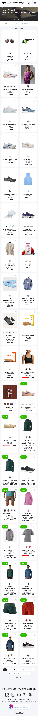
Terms (9, 699)
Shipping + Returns (25, 699)
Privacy (15, 699)
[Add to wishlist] (16, 32)
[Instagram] (13, 695)
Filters (5, 24)
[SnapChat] (19, 695)
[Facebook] (7, 695)
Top (19, 712)
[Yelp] (31, 695)
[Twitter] (25, 695)
